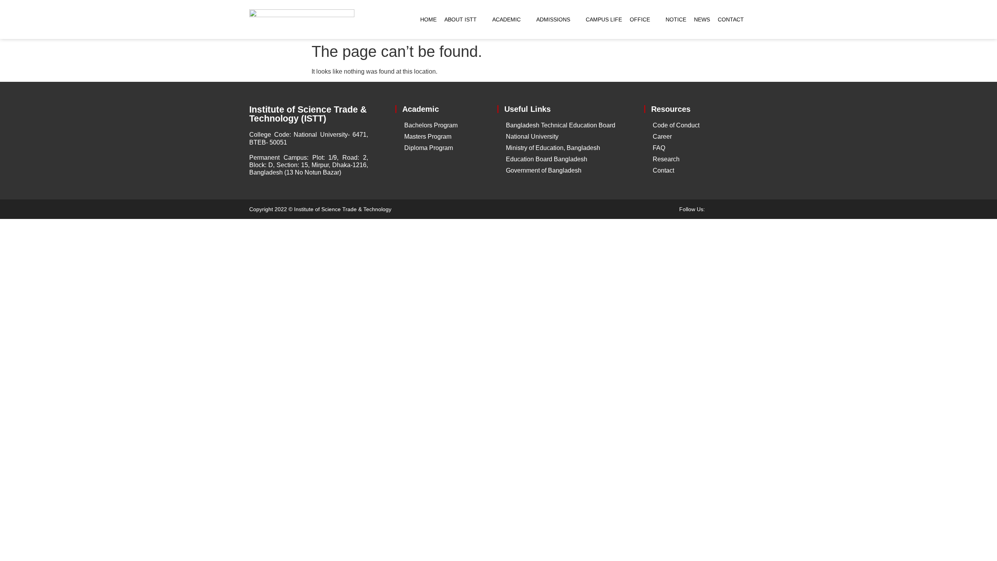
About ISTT (460, 19)
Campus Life (604, 19)
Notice (676, 19)
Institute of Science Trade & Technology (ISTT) (308, 113)
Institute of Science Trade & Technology (342, 209)
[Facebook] (716, 209)
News (702, 19)
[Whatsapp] (744, 209)
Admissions (553, 19)
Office (640, 19)
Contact (731, 19)
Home (428, 19)
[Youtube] (730, 209)
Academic (506, 19)
